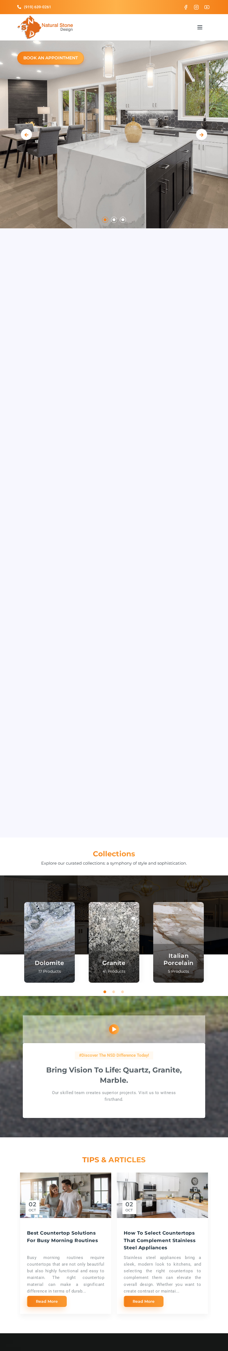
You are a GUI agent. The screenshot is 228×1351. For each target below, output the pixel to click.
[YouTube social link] (206, 6)
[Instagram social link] (196, 6)
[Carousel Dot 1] (105, 220)
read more (47, 1301)
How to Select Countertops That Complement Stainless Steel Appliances (159, 1240)
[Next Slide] (201, 134)
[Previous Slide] (26, 134)
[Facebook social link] (185, 6)
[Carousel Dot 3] (123, 220)
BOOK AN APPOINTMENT (50, 57)
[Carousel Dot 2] (114, 220)
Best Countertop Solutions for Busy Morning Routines (62, 1236)
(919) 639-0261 (37, 7)
